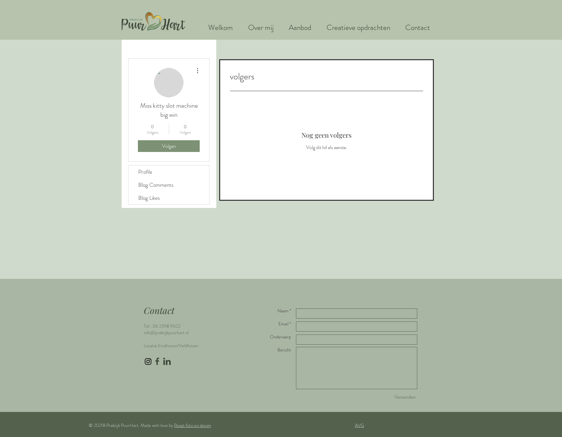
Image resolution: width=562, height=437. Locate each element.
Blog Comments (155, 185)
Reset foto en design (192, 425)
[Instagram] (148, 361)
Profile (145, 172)
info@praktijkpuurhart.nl (166, 332)
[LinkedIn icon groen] (167, 361)
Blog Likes (149, 198)
